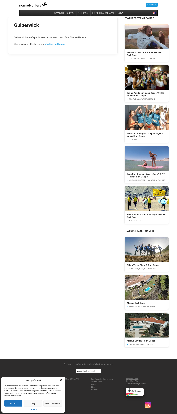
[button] (60, 380)
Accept (13, 403)
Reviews (94, 390)
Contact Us (151, 5)
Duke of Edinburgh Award (136, 384)
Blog (93, 387)
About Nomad (96, 382)
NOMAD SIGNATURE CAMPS (68, 379)
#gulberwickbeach (55, 44)
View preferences (53, 403)
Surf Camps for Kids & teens (102, 379)
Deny (33, 403)
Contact (94, 384)
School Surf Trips (132, 381)
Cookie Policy (32, 409)
